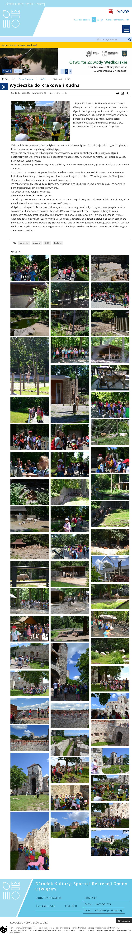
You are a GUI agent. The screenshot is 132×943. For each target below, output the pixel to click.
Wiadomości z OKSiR (61, 79)
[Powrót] (128, 93)
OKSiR (43, 79)
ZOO (47, 243)
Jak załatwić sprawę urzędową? (21, 45)
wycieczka (23, 243)
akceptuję (126, 921)
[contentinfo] (66, 898)
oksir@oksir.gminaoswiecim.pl (109, 910)
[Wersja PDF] (122, 93)
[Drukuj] (117, 93)
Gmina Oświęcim (26, 79)
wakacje (36, 243)
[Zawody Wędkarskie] (66, 61)
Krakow (57, 243)
